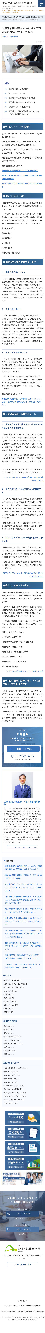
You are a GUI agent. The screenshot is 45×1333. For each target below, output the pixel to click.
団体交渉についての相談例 (19, 89)
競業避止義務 (9, 1012)
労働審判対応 (9, 994)
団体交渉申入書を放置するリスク (22, 98)
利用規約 (22, 1320)
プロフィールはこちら (22, 847)
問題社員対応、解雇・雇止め (14, 987)
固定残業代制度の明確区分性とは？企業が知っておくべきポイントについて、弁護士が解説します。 (23, 945)
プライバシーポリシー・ (22, 1306)
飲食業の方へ (9, 1047)
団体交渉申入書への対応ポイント (22, 102)
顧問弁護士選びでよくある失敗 (15, 1093)
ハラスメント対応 (10, 991)
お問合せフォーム (23, 1229)
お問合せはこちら (24, 749)
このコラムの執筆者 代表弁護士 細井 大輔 (22, 803)
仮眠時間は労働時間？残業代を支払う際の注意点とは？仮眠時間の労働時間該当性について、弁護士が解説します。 (23, 899)
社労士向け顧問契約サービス (14, 1100)
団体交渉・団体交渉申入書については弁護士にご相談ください (24, 112)
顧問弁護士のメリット (12, 1078)
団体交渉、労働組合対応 (10, 36)
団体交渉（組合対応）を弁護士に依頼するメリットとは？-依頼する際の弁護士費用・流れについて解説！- (22, 401)
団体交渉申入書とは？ (18, 93)
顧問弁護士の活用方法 (12, 1075)
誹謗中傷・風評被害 (11, 1005)
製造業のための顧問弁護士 (13, 1089)
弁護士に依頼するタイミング (14, 1085)
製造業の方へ (9, 1026)
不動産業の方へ (9, 1050)
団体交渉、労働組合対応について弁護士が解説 (25, 671)
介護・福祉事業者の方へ (12, 1036)
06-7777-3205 (24, 756)
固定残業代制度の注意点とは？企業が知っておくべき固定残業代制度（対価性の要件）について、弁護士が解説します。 (23, 933)
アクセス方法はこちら (22, 1264)
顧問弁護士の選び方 (11, 1082)
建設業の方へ (9, 1029)
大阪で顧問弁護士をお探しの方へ (15, 1068)
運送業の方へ (9, 1033)
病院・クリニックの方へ (12, 1040)
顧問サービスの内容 (11, 1071)
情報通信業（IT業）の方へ (13, 1043)
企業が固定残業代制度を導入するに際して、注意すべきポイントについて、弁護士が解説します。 (23, 921)
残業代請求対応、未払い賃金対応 (15, 984)
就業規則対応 (9, 998)
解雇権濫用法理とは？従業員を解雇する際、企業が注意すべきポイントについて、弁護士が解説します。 (23, 887)
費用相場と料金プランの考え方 (15, 1096)
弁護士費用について (11, 1103)
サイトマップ (22, 1301)
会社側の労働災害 (10, 1001)
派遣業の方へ (9, 1054)
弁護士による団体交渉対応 (19, 107)
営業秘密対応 (9, 1008)
